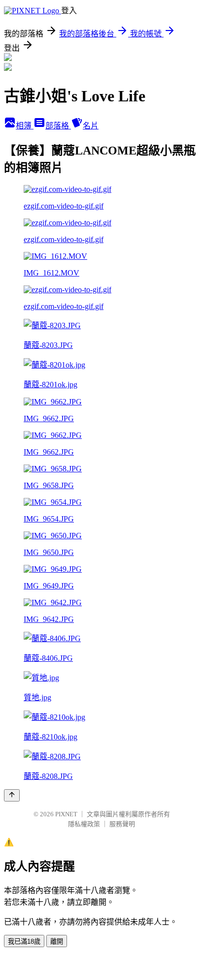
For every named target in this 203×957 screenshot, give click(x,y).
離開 (56, 941)
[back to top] (12, 795)
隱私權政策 (84, 824)
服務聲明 (122, 824)
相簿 (25, 126)
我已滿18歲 (24, 941)
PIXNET (66, 814)
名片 (91, 126)
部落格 (58, 126)
